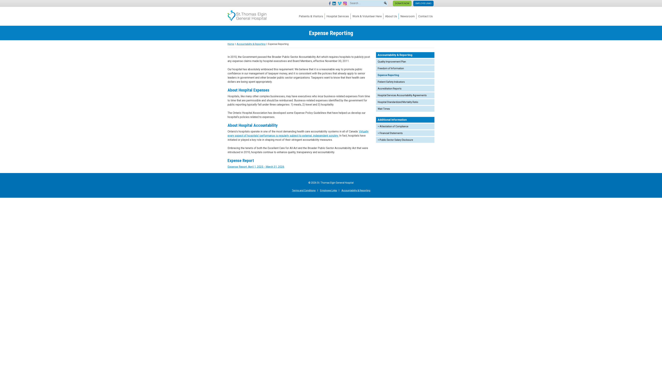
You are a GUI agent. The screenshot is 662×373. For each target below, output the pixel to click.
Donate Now (402, 3)
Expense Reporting (388, 75)
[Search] (385, 2)
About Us (391, 16)
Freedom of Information (391, 68)
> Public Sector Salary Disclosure (395, 139)
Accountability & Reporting (251, 44)
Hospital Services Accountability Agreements (402, 95)
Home (231, 44)
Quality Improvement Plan (392, 61)
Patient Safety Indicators (391, 81)
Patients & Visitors (311, 16)
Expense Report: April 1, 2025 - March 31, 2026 (256, 166)
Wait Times (384, 108)
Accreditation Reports (390, 88)
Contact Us (425, 16)
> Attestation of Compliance (393, 126)
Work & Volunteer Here (367, 16)
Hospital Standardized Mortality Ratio (398, 102)
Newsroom (407, 16)
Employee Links (423, 3)
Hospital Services (338, 16)
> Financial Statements (390, 133)
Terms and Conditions (304, 190)
